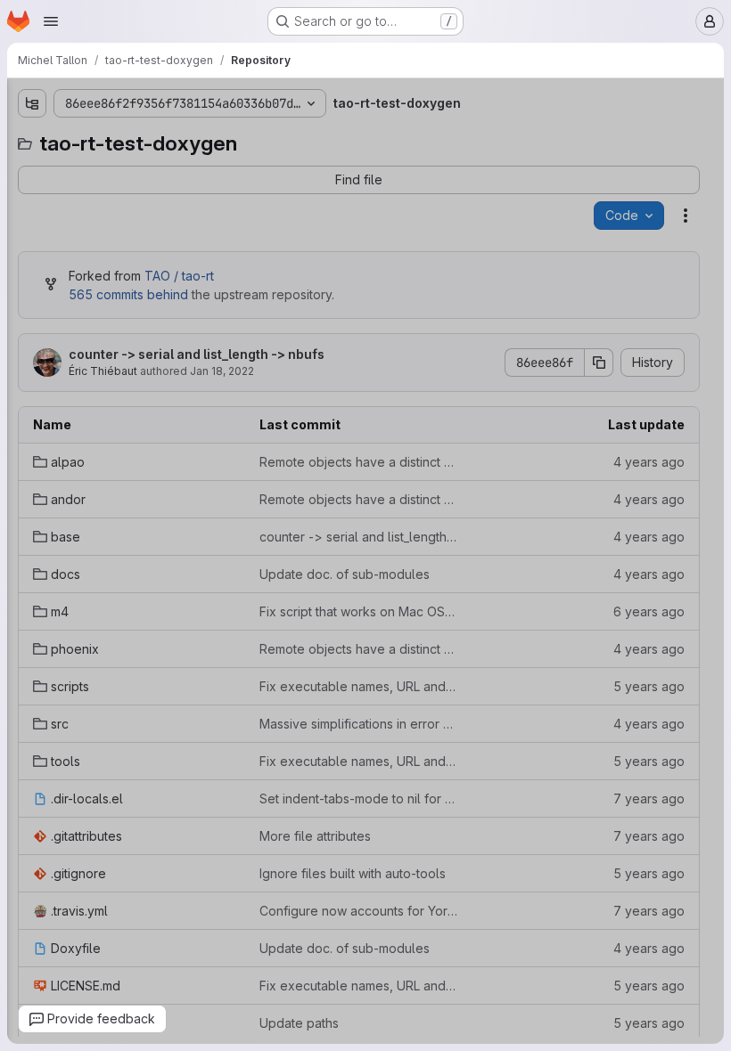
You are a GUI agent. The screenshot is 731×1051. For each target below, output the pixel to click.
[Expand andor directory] (10, 198)
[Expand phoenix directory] (10, 312)
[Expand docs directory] (10, 255)
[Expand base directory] (10, 227)
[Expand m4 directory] (10, 284)
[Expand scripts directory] (10, 341)
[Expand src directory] (10, 369)
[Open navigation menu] (51, 21)
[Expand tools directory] (10, 398)
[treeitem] (126, 170)
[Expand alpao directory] (10, 170)
